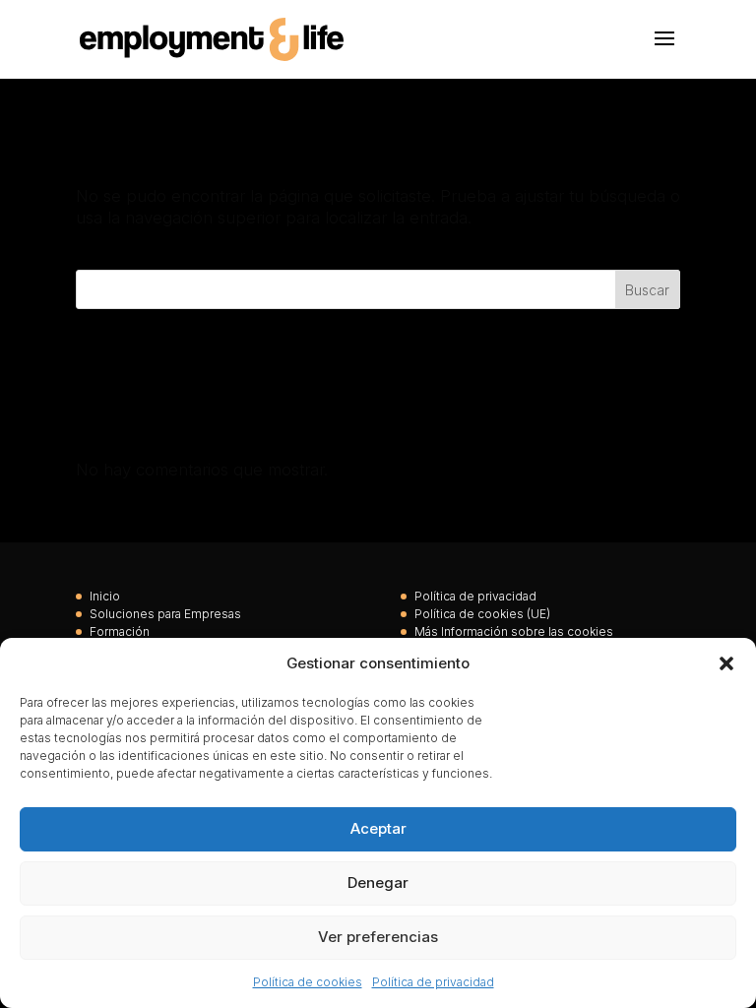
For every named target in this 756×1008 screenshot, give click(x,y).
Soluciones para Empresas (165, 613)
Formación (120, 631)
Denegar (378, 882)
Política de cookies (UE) (482, 613)
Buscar (647, 290)
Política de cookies (307, 982)
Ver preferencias (378, 936)
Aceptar (378, 828)
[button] (726, 663)
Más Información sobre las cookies (513, 631)
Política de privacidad (433, 982)
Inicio (105, 596)
